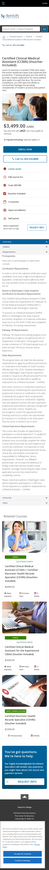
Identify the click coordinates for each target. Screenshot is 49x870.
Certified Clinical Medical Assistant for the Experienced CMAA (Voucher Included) (22, 650)
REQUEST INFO (37, 227)
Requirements (9, 251)
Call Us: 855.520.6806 (13, 45)
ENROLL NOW (25, 149)
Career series (14, 168)
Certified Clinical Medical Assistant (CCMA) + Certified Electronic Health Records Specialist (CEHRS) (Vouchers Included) (21, 573)
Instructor (7, 497)
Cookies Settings (22, 860)
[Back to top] (24, 807)
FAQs (5, 502)
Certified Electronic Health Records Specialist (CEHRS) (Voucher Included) (20, 719)
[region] (22, 844)
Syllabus (6, 246)
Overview (7, 241)
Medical (29, 36)
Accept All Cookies (22, 854)
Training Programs (16, 36)
